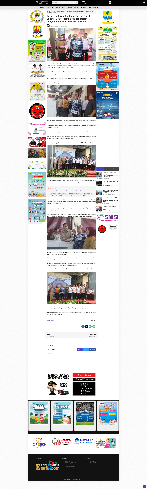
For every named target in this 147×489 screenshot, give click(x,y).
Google (79, 349)
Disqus (85, 349)
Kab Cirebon (51, 320)
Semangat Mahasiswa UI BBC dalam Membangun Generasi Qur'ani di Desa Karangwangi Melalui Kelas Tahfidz (110, 199)
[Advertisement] (37, 250)
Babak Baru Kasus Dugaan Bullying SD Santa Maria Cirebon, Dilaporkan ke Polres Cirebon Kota (110, 174)
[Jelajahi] (143, 2)
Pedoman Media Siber (70, 466)
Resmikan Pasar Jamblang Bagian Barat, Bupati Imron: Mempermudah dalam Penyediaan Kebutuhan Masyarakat (69, 19)
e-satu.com (65, 479)
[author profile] (48, 25)
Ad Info (92, 465)
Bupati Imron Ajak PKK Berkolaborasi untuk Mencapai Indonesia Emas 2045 (68, 195)
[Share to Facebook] (83, 326)
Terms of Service (69, 465)
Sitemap (92, 461)
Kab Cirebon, (64, 26)
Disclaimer (67, 461)
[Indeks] (110, 2)
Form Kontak (93, 462)
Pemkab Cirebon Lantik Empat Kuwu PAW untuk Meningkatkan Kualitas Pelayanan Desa (71, 193)
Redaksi (92, 463)
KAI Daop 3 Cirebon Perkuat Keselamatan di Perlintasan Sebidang (110, 208)
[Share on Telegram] (90, 326)
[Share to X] (86, 326)
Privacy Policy (68, 463)
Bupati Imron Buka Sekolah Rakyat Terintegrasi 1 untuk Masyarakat (66, 190)
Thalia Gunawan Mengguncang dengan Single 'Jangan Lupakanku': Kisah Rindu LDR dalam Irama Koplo (110, 183)
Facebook (92, 349)
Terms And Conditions (70, 462)
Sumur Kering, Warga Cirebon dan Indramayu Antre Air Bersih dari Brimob (110, 191)
